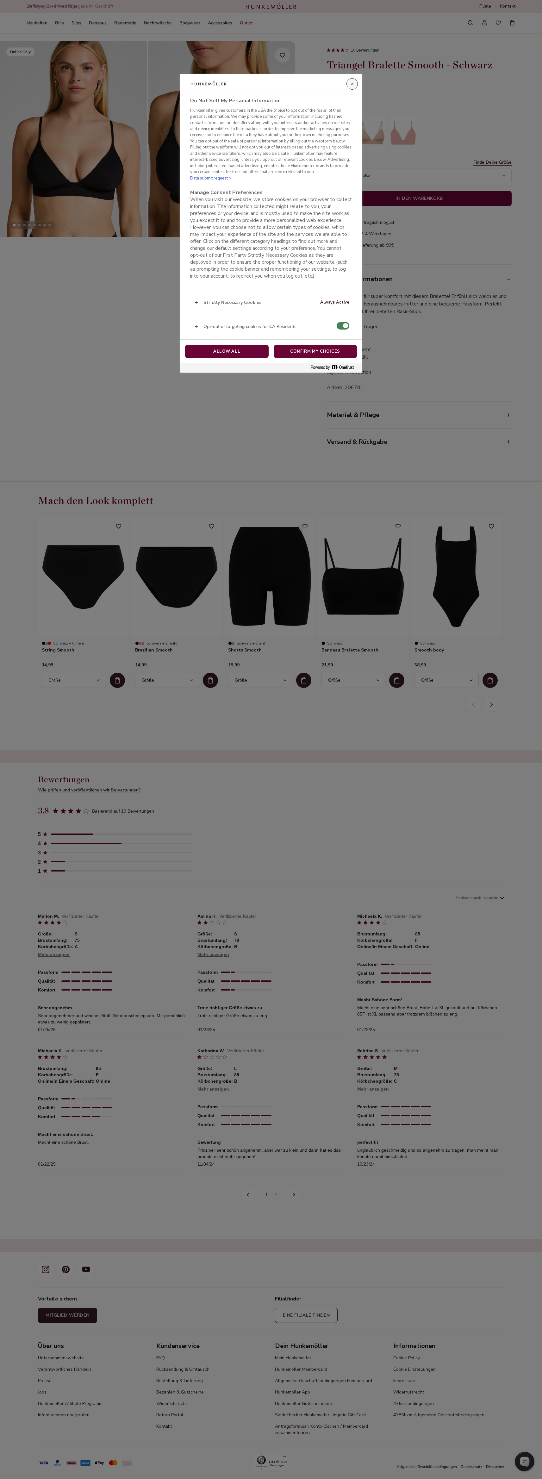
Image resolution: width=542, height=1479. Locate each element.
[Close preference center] (352, 84)
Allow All (226, 351)
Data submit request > (210, 178)
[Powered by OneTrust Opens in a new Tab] (335, 368)
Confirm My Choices (315, 351)
